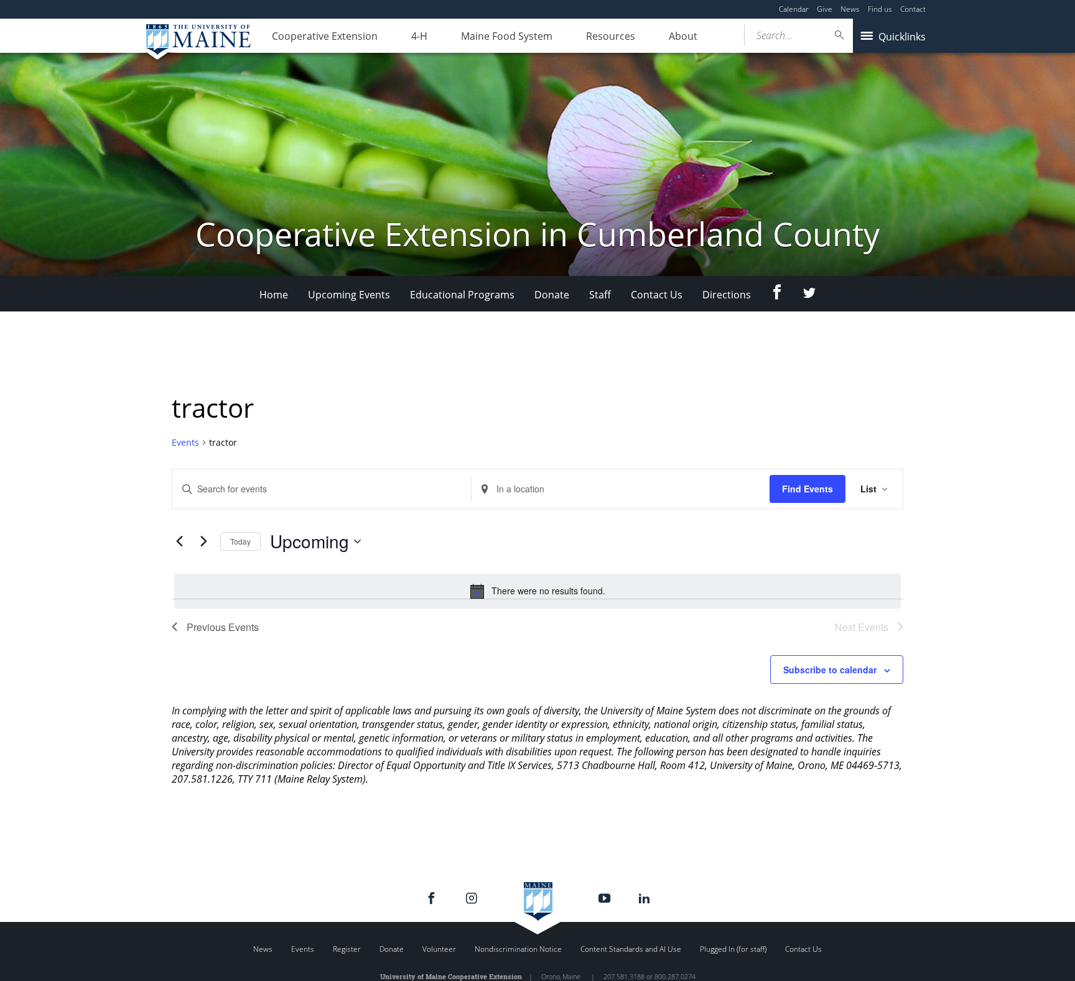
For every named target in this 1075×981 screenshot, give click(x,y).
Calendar (794, 9)
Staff (600, 295)
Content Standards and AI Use (630, 949)
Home (273, 295)
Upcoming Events (349, 295)
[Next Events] (203, 541)
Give (824, 9)
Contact (913, 9)
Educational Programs (462, 295)
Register (347, 949)
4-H (419, 36)
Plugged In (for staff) (733, 949)
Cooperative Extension (325, 36)
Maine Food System (506, 36)
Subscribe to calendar (830, 669)
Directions (726, 295)
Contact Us (656, 295)
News (850, 9)
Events (185, 442)
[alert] (537, 591)
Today (240, 541)
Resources (610, 36)
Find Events (807, 488)
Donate (551, 295)
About (683, 36)
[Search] (840, 35)
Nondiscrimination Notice (518, 949)
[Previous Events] (179, 541)
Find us (880, 9)
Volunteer (439, 949)
